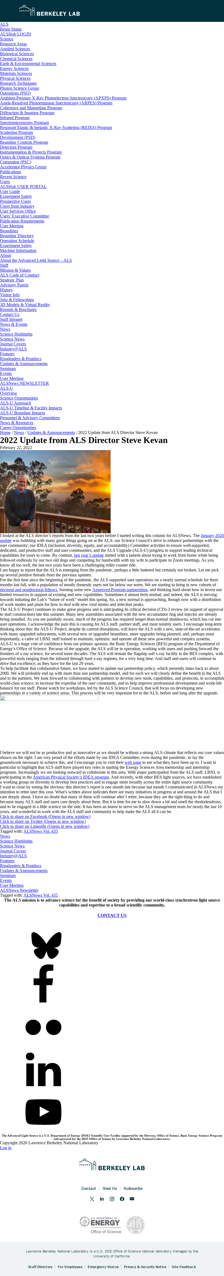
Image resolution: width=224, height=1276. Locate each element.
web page (133, 762)
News (5, 836)
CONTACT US (112, 915)
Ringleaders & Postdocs (20, 865)
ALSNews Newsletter (19, 890)
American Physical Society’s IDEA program (71, 777)
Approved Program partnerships (120, 589)
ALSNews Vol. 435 (40, 831)
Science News (12, 846)
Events (6, 880)
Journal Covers (13, 851)
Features (7, 860)
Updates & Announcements (24, 870)
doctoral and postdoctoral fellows (28, 589)
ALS (4, 24)
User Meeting (11, 885)
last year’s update (89, 555)
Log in (5, 1147)
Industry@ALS (13, 855)
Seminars (8, 875)
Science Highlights (16, 841)
